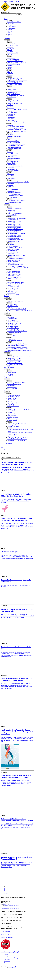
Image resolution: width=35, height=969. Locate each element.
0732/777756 (6, 904)
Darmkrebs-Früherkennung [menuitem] (14, 83)
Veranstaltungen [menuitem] (11, 372)
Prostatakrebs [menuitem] (11, 178)
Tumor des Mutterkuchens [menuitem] (14, 148)
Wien (8, 35)
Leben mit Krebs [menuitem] (11, 215)
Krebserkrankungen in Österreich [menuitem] (16, 200)
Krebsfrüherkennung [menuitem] (13, 45)
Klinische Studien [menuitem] (12, 197)
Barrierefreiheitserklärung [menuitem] (11, 958)
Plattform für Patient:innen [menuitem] (14, 208)
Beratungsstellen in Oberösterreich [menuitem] (16, 218)
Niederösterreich (11, 26)
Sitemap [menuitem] (6, 956)
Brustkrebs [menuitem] (10, 105)
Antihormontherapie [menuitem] (12, 189)
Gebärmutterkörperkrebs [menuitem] (14, 142)
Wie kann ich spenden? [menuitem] (13, 395)
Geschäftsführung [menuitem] (12, 387)
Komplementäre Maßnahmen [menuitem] (15, 195)
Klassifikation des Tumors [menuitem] (14, 91)
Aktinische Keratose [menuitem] (12, 153)
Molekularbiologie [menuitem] (12, 92)
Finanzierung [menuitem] (11, 307)
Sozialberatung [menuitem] (11, 263)
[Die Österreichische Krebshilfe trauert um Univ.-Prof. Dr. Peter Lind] (17, 630)
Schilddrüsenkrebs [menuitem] (12, 169)
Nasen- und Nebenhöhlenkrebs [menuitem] (15, 166)
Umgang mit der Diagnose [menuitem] (14, 283)
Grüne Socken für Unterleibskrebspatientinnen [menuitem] (19, 356)
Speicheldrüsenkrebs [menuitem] (13, 170)
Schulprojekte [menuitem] (11, 320)
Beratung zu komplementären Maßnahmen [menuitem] (18, 268)
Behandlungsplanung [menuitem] (13, 183)
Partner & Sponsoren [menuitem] (13, 406)
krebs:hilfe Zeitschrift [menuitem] (13, 329)
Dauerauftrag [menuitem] (11, 412)
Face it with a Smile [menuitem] (12, 250)
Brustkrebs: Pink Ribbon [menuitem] (14, 360)
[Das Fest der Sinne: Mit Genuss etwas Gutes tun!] (17, 666)
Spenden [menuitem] (6, 390)
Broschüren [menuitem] (10, 317)
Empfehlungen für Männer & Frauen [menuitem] (17, 80)
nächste (6, 893)
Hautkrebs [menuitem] (10, 111)
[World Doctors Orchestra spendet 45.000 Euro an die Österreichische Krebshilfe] (17, 723)
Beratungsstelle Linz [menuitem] (12, 219)
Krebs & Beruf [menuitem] (11, 293)
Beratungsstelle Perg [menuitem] (12, 232)
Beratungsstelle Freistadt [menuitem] (14, 226)
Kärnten (9, 25)
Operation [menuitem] (10, 185)
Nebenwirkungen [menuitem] (12, 51)
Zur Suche (16, 1)
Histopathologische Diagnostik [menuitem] (15, 95)
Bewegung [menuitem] (10, 73)
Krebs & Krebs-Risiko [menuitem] (13, 43)
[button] (5, 12)
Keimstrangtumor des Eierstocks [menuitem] (16, 144)
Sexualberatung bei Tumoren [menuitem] (15, 264)
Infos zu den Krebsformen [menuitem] (14, 100)
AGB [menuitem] (5, 962)
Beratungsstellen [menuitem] (11, 210)
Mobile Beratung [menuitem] (12, 278)
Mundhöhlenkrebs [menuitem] (12, 164)
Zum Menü (10, 1)
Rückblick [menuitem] (10, 374)
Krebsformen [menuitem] (11, 48)
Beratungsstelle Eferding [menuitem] (14, 224)
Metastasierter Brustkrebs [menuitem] (14, 136)
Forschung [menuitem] (7, 296)
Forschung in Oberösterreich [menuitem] (15, 301)
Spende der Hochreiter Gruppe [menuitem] (15, 436)
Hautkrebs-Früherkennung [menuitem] (14, 84)
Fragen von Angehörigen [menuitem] (14, 274)
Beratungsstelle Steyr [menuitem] (13, 238)
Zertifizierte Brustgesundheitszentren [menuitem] (17, 347)
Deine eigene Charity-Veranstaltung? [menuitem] (17, 423)
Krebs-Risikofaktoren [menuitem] (13, 59)
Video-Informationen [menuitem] (13, 325)
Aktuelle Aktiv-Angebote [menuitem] (14, 336)
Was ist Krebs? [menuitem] (11, 58)
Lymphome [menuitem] (10, 118)
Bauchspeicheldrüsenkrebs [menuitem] (14, 103)
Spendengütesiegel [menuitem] (12, 403)
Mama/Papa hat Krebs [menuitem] (13, 291)
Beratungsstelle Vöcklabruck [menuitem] (15, 239)
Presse (5, 19)
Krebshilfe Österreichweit (14, 22)
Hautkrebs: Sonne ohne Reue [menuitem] (15, 364)
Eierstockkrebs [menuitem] (11, 139)
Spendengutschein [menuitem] (12, 420)
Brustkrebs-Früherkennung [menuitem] (14, 78)
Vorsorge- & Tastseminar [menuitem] (14, 323)
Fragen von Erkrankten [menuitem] (13, 272)
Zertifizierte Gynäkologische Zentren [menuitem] (17, 331)
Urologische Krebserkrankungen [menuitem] (16, 121)
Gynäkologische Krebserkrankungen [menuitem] (17, 109)
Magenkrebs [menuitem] (10, 120)
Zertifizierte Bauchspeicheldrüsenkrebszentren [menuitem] (19, 350)
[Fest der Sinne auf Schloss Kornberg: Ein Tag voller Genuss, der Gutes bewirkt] (17, 481)
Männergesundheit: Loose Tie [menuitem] (15, 358)
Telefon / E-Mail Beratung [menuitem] (14, 277)
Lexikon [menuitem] (9, 54)
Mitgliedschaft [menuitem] (11, 399)
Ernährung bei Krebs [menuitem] (13, 285)
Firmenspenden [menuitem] (11, 415)
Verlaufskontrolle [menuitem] (12, 89)
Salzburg (9, 29)
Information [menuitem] (7, 38)
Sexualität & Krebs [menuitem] (12, 288)
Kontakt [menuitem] (6, 954)
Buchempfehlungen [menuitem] (12, 326)
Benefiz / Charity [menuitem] (12, 398)
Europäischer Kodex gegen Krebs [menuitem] (16, 62)
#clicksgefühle (12, 967)
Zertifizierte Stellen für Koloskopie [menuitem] (16, 345)
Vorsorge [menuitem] (9, 65)
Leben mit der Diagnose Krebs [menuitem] (15, 282)
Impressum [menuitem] (7, 961)
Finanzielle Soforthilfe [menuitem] (13, 249)
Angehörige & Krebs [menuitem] (13, 289)
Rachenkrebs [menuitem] (10, 167)
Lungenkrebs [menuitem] (11, 117)
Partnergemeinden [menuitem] (12, 404)
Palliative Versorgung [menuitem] (13, 294)
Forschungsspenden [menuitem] (12, 417)
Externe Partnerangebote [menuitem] (14, 332)
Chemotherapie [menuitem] (11, 188)
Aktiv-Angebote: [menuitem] (12, 318)
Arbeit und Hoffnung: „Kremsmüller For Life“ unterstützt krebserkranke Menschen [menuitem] (19, 438)
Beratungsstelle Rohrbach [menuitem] (14, 235)
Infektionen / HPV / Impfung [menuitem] (15, 61)
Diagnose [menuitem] (10, 47)
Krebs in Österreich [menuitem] (12, 53)
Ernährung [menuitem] (10, 68)
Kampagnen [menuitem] (7, 351)
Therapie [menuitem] (9, 50)
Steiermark (10, 31)
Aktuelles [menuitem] (10, 375)
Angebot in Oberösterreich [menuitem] (14, 212)
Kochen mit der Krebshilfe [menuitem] (14, 340)
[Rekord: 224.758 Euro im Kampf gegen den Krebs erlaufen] (17, 596)
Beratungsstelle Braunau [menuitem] (14, 222)
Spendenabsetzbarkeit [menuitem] (13, 396)
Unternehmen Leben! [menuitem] (13, 252)
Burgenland (10, 23)
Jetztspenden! (3, 448)
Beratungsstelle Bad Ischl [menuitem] (14, 221)
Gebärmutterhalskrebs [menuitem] (13, 141)
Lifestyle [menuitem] (9, 67)
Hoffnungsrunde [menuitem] (11, 425)
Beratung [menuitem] (6, 203)
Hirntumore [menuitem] (10, 108)
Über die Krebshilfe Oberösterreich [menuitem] (16, 382)
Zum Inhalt (4, 1)
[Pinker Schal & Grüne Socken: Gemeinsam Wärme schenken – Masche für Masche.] (17, 800)
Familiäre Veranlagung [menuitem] (13, 64)
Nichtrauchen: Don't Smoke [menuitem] (14, 363)
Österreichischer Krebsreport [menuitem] (15, 202)
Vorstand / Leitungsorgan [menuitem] (14, 384)
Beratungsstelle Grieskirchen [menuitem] (15, 229)
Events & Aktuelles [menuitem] (9, 367)
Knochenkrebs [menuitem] (11, 114)
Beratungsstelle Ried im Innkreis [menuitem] (16, 233)
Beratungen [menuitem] (10, 244)
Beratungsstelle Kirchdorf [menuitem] (14, 230)
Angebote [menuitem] (6, 312)
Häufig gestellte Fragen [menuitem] (13, 271)
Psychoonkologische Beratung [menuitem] (15, 258)
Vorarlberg (10, 34)
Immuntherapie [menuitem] (11, 191)
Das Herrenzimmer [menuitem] (12, 246)
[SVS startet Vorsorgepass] (17, 567)
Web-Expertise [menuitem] (11, 339)
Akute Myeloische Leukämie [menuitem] (15, 128)
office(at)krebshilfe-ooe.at (12, 905)
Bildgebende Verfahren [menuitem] (13, 94)
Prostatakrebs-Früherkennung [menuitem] (15, 81)
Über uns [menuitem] (6, 377)
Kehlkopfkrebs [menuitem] (11, 163)
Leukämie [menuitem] (10, 102)
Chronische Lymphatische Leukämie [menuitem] (17, 129)
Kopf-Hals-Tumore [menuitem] (12, 112)
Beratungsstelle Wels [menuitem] (13, 241)
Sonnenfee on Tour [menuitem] (12, 321)
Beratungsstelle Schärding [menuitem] (14, 236)
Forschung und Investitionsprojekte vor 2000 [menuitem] (19, 310)
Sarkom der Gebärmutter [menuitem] (14, 147)
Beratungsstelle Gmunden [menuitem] (14, 227)
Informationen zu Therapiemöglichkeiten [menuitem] (18, 182)
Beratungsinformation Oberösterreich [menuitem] (17, 255)
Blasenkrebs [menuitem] (10, 174)
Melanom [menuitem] (10, 156)
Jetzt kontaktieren (5, 931)
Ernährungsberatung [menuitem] (12, 261)
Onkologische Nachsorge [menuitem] (14, 194)
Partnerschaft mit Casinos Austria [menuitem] (16, 440)
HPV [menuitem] (8, 366)
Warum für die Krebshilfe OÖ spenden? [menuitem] (18, 409)
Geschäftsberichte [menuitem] (12, 388)
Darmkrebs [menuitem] (10, 106)
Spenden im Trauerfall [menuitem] (13, 414)
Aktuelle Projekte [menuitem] (12, 304)
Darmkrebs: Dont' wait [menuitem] (13, 361)
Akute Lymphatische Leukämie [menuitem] (15, 126)
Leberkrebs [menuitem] (10, 115)
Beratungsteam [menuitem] (11, 385)
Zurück (10, 42)
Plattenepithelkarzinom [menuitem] (13, 158)
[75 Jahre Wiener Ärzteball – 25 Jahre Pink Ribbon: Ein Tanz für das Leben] (17, 509)
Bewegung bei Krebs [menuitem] (13, 286)
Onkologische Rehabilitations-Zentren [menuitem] (17, 348)
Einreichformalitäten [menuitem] (12, 306)
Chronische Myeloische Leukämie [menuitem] (16, 131)
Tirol (8, 32)
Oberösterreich (11, 28)
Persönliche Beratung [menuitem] (13, 275)
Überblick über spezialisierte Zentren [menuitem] (17, 344)
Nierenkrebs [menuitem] (10, 177)
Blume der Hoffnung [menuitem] (13, 426)
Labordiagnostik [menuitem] (11, 97)
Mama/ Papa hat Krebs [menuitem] (13, 260)
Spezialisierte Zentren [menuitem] (13, 328)
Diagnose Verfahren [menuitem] (12, 87)
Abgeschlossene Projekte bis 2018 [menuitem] (16, 309)
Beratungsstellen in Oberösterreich (10, 908)
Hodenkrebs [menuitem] (10, 175)
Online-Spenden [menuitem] (11, 410)
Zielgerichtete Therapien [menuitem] (14, 192)
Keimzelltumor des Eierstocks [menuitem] (15, 145)
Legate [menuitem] (9, 418)
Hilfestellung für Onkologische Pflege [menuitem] (17, 266)
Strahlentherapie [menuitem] (11, 186)
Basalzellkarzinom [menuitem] (12, 155)
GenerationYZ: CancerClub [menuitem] (14, 247)
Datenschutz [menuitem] (7, 959)
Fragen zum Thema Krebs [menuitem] (14, 213)
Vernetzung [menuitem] (10, 253)
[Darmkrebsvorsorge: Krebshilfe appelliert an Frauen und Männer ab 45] (17, 876)
